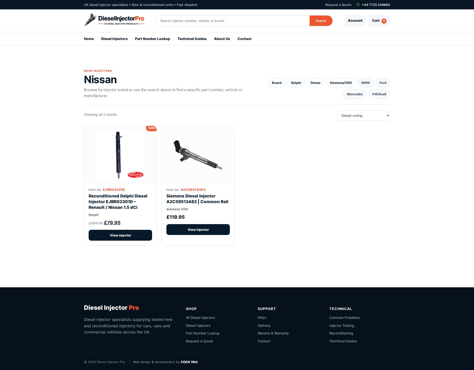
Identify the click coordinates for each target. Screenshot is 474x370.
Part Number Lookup (152, 39)
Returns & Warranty (273, 333)
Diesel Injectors (114, 39)
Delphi (296, 83)
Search (321, 21)
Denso (315, 83)
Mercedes (355, 94)
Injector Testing (341, 325)
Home (89, 39)
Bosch (277, 83)
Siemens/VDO (341, 83)
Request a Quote (338, 5)
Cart (378, 20)
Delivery (264, 325)
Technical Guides (192, 39)
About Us (222, 39)
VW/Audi (379, 94)
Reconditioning (341, 333)
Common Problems (344, 317)
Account (355, 20)
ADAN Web (189, 362)
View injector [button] (120, 235)
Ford (382, 83)
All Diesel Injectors (200, 317)
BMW (365, 83)
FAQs (262, 317)
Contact (244, 39)
